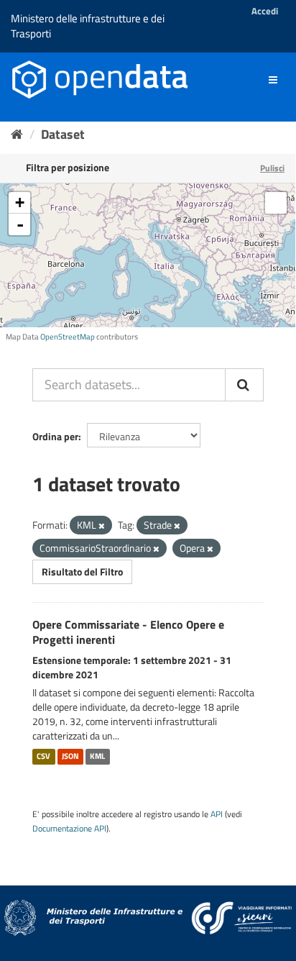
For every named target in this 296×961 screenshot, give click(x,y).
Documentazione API (69, 828)
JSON (70, 756)
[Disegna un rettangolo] (276, 203)
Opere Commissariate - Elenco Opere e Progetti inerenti (128, 632)
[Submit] (244, 384)
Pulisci (272, 168)
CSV (43, 756)
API (217, 814)
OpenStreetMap (67, 336)
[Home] (17, 134)
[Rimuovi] (101, 526)
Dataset (63, 134)
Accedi (264, 11)
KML (97, 756)
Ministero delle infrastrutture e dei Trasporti (88, 26)
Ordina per (55, 436)
